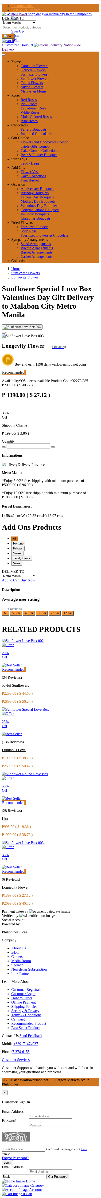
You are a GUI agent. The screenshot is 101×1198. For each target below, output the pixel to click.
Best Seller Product (25, 10)
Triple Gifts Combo (35, 146)
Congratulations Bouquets (40, 210)
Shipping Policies (24, 1006)
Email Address (12, 1111)
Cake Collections (33, 176)
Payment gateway (15, 911)
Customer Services (16, 1060)
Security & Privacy (25, 1011)
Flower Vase (30, 172)
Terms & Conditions (26, 1015)
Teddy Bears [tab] (21, 558)
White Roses (30, 112)
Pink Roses (29, 104)
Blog (15, 952)
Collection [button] (19, 261)
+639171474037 (25, 1044)
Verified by (10, 916)
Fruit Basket (30, 180)
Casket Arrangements (36, 256)
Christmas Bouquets (35, 218)
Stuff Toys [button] (19, 159)
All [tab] (14, 539)
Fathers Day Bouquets (37, 197)
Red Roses (29, 100)
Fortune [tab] (18, 543)
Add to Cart (10, 580)
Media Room (21, 961)
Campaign (19, 1019)
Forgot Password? (15, 1158)
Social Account (13, 920)
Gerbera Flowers (33, 70)
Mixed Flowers (32, 87)
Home (15, 269)
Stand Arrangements (36, 244)
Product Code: (69, 381)
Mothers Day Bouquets (38, 201)
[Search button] (8, 36)
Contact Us (10, 1036)
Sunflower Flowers (35, 79)
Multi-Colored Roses (36, 117)
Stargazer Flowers (34, 74)
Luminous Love (14, 750)
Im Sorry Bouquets (35, 214)
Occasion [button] (18, 184)
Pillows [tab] (18, 548)
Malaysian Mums (33, 91)
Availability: (26, 381)
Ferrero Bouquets (34, 129)
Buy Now (27, 580)
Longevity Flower (24, 277)
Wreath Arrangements (37, 248)
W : (32, 516)
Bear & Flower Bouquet (39, 155)
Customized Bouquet (17, 45)
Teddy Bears (30, 163)
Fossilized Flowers (34, 227)
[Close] (4, 333)
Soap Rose (29, 231)
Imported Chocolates (36, 134)
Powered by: (11, 924)
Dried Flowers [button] (22, 223)
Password (9, 1121)
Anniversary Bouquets (37, 189)
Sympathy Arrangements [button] (29, 240)
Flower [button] (16, 62)
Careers (17, 957)
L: (11, 516)
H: (53, 516)
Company (9, 940)
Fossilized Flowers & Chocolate (44, 235)
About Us (18, 948)
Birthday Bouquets (35, 193)
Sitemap (17, 965)
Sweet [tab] (17, 553)
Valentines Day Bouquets (39, 206)
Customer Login (23, 994)
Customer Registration (27, 990)
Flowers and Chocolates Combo (44, 142)
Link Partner (20, 974)
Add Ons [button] (18, 167)
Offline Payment (23, 1002)
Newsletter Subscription (29, 969)
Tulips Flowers (32, 83)
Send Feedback (30, 1036)
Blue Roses (29, 121)
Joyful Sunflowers (15, 685)
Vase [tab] (16, 563)
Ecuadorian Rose (33, 108)
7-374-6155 (21, 1052)
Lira (5, 819)
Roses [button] (15, 95)
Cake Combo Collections (39, 151)
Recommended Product (28, 1023)
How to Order (21, 998)
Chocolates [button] (19, 125)
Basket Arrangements (36, 252)
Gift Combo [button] (20, 138)
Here (84, 1149)
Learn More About (16, 982)
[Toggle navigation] (4, 55)
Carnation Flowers (34, 66)
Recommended (22, 6)
